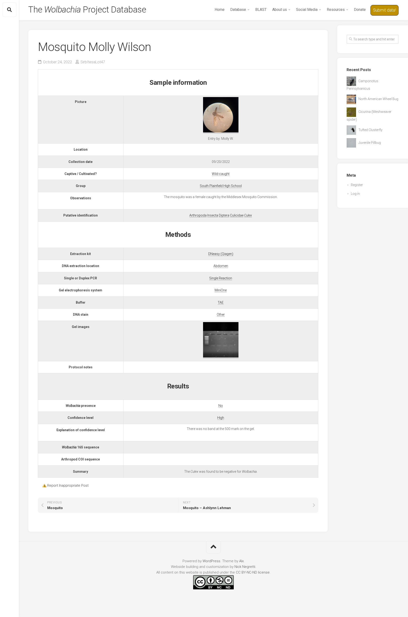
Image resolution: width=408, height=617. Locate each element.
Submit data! (384, 10)
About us (279, 9)
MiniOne (221, 290)
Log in (355, 194)
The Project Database (87, 10)
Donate (360, 9)
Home (220, 9)
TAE (221, 302)
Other (221, 314)
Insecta (212, 215)
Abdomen (220, 266)
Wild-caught (221, 174)
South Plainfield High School (221, 186)
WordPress (211, 561)
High (220, 418)
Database (238, 9)
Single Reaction (220, 278)
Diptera (224, 215)
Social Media (307, 9)
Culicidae (236, 215)
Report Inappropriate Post (68, 485)
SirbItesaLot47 (93, 62)
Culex (248, 215)
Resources (336, 9)
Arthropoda (198, 215)
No (220, 406)
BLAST (261, 9)
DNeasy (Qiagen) (220, 254)
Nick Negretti (244, 567)
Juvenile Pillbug (369, 143)
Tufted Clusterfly (370, 130)
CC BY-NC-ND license (253, 572)
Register (357, 185)
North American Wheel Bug (378, 99)
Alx (241, 561)
